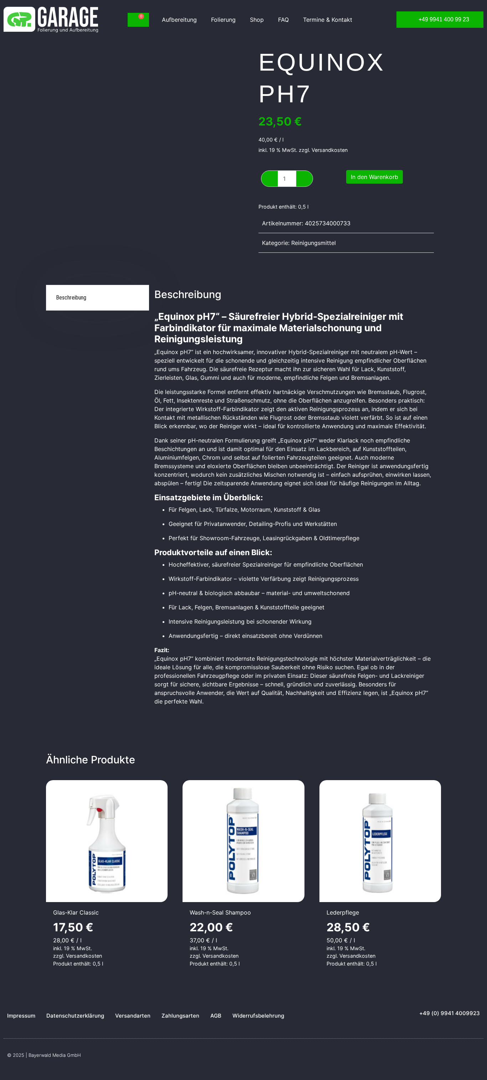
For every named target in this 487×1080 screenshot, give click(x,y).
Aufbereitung (179, 19)
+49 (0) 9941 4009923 (449, 1013)
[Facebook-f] (462, 1057)
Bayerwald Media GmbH (55, 1055)
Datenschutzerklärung (75, 1015)
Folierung (223, 19)
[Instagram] (476, 1057)
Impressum (21, 1015)
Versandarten (132, 1015)
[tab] (97, 298)
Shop (257, 19)
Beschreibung (71, 297)
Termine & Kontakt (327, 19)
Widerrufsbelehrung (258, 1015)
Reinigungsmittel (313, 242)
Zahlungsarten (180, 1015)
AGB (215, 1015)
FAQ (283, 19)
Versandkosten (330, 150)
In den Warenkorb (374, 176)
